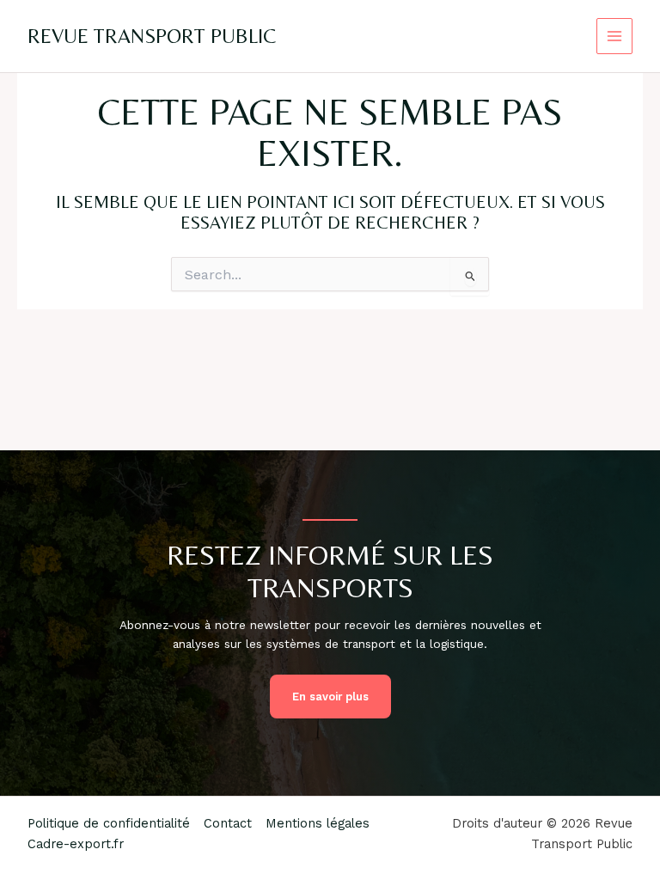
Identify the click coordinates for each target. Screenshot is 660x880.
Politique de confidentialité (109, 823)
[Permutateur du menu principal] (614, 36)
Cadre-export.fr (76, 844)
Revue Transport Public (152, 35)
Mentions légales (318, 823)
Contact (228, 823)
